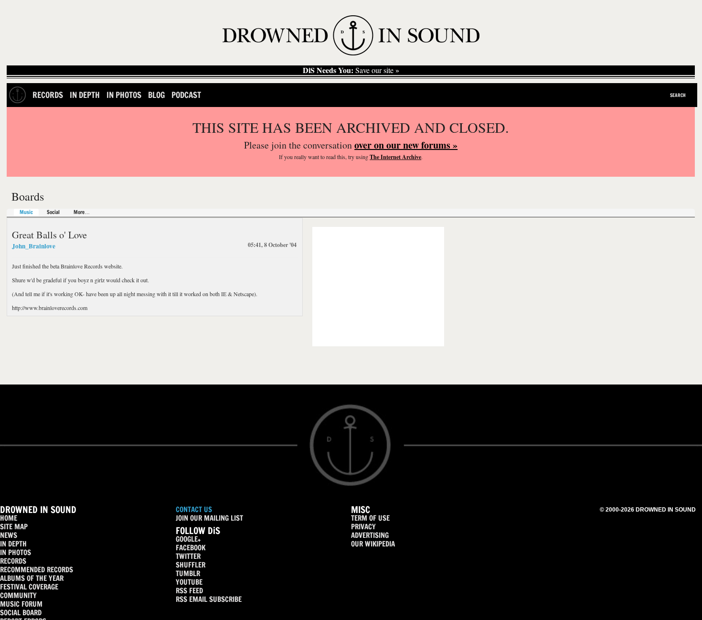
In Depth (85, 95)
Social (53, 212)
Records (47, 95)
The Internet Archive (395, 157)
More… (82, 212)
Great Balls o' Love (49, 234)
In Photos (123, 95)
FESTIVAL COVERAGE (29, 587)
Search (678, 95)
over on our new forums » (405, 145)
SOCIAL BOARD (21, 613)
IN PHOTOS (15, 552)
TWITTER (188, 556)
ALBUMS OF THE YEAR (32, 578)
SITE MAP (14, 527)
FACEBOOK (190, 548)
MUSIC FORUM (21, 604)
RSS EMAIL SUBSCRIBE (209, 599)
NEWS (8, 535)
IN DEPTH (13, 544)
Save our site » (351, 70)
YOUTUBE (189, 582)
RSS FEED (189, 591)
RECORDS (13, 561)
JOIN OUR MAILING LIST (209, 518)
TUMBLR (188, 573)
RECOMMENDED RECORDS (36, 570)
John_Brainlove (33, 246)
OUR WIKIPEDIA (373, 544)
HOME (8, 518)
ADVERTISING (370, 535)
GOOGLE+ (188, 539)
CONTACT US (194, 509)
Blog (156, 95)
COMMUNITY (18, 595)
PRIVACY (363, 527)
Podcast (186, 95)
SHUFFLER (190, 565)
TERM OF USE (370, 518)
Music (26, 212)
